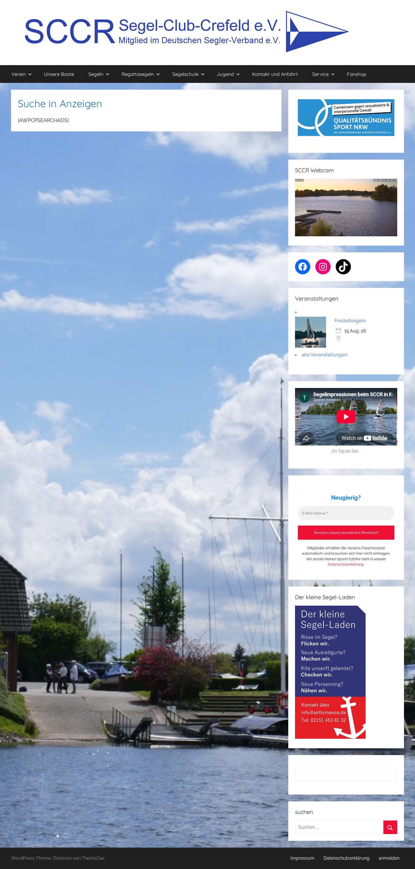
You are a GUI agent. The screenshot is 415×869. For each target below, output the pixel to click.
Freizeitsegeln (350, 320)
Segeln (95, 74)
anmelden (389, 858)
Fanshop (356, 74)
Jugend (225, 74)
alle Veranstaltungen (325, 355)
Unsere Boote (59, 74)
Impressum (302, 858)
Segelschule (185, 74)
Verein (19, 74)
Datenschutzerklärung (346, 564)
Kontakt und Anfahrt (275, 74)
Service (320, 74)
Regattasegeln (138, 74)
